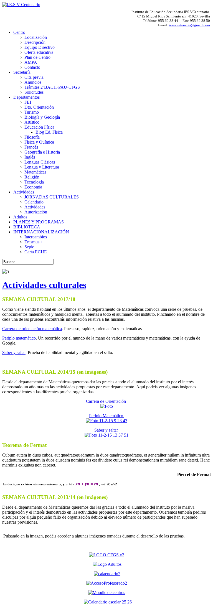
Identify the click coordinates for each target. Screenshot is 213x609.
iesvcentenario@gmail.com (189, 25)
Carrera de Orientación (106, 401)
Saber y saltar (14, 352)
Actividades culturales (44, 285)
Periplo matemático (19, 338)
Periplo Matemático (106, 415)
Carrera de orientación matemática (32, 328)
